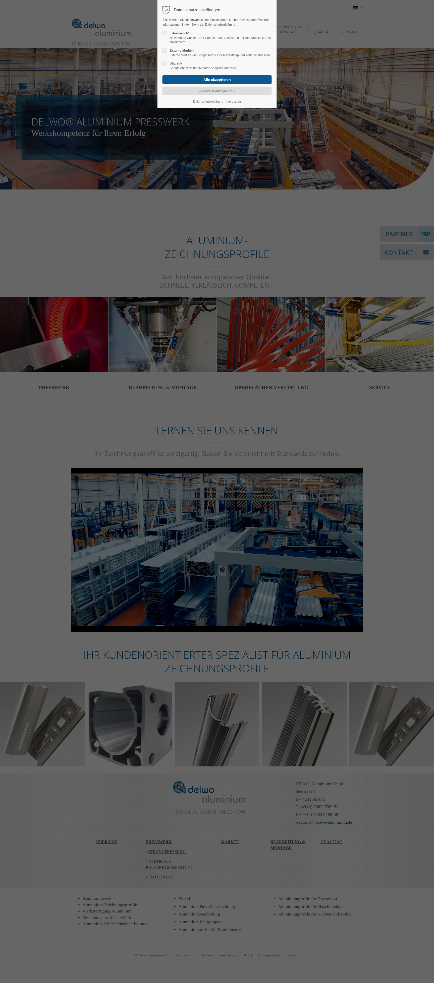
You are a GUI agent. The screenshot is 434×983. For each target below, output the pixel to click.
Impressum (233, 101)
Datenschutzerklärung (208, 101)
